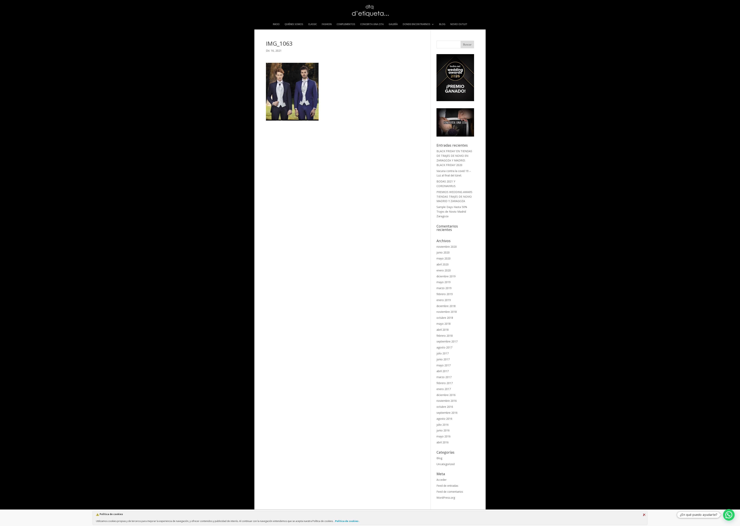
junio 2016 (443, 430)
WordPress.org (445, 497)
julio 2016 (442, 424)
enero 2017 (443, 389)
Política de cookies (347, 521)
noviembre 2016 (446, 401)
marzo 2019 (444, 288)
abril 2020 (442, 264)
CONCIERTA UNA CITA (372, 24)
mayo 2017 (443, 365)
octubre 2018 (444, 318)
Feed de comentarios (449, 491)
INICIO (276, 24)
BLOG (442, 24)
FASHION (327, 24)
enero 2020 (443, 270)
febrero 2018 (444, 335)
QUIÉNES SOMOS (294, 24)
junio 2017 (443, 359)
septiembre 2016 (446, 412)
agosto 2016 (444, 418)
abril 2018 (442, 329)
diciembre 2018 (446, 306)
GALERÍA (393, 24)
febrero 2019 (444, 294)
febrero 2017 (444, 383)
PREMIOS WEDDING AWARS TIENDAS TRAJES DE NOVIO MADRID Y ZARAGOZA (454, 196)
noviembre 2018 (446, 312)
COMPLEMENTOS (346, 24)
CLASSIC (312, 24)
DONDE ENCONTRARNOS (416, 24)
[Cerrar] (644, 514)
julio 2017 (442, 353)
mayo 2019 (443, 282)
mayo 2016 (443, 436)
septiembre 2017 (446, 341)
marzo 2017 (444, 377)
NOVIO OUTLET (458, 24)
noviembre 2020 (446, 246)
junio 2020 (443, 252)
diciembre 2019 (446, 276)
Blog (439, 458)
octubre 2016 (444, 407)
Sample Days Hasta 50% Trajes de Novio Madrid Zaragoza (451, 211)
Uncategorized (445, 464)
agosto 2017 (444, 347)
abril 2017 (442, 371)
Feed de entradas (447, 485)
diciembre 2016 (446, 395)
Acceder (441, 480)
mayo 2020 (443, 258)
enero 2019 (443, 300)
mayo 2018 (443, 323)
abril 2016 (442, 442)
